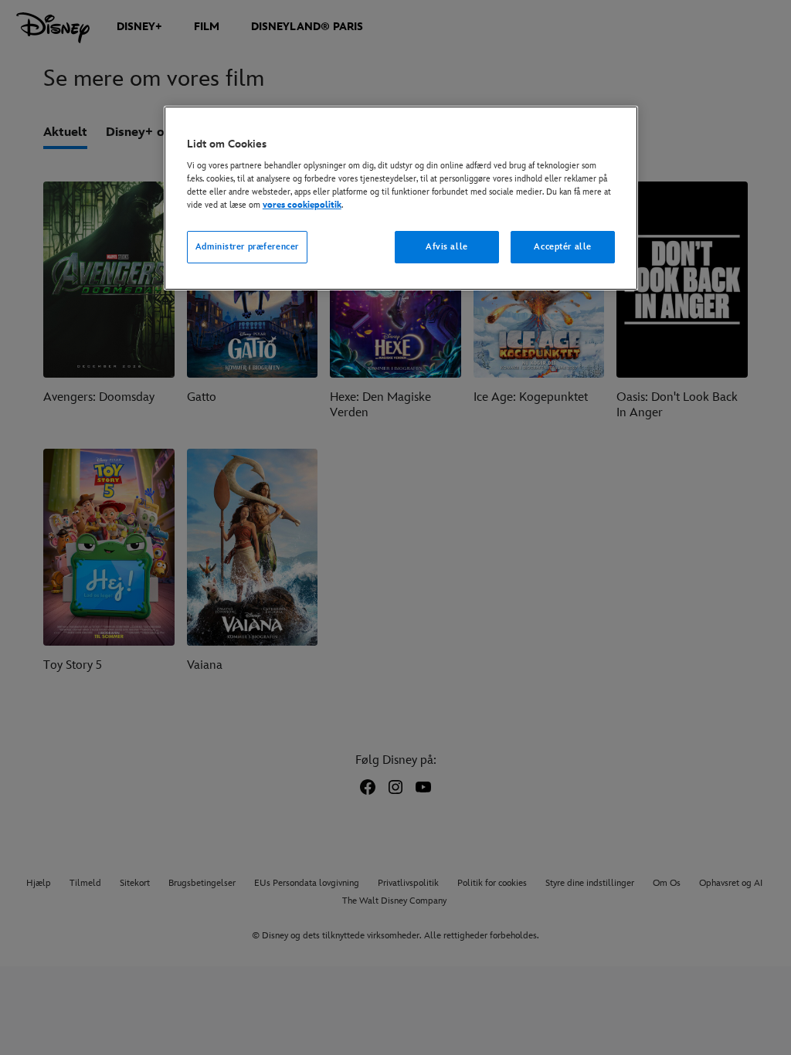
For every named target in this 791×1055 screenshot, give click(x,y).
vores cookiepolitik (302, 205)
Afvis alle (447, 247)
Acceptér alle (562, 247)
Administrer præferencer (247, 247)
